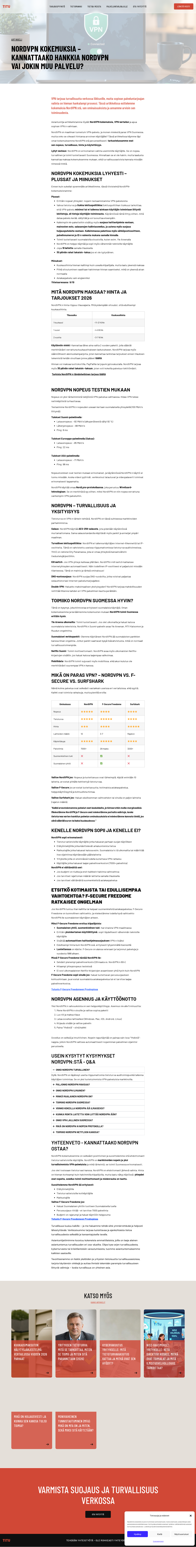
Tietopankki (76, 6)
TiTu (6, 6)
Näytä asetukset (181, 1534)
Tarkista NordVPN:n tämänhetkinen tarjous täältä (79, 374)
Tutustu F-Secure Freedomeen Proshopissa (74, 989)
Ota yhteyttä (140, 6)
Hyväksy (137, 1534)
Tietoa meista (94, 6)
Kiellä (159, 1534)
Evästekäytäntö (158, 1541)
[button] (190, 1515)
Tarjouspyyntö (57, 6)
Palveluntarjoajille (117, 6)
